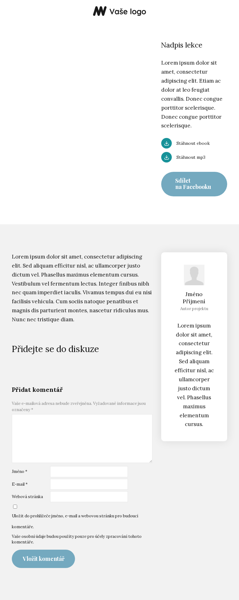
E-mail (20, 484)
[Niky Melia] (119, 11)
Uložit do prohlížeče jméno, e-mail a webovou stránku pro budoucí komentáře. (75, 521)
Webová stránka (27, 496)
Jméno (19, 471)
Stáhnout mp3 (190, 157)
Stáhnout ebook (193, 143)
